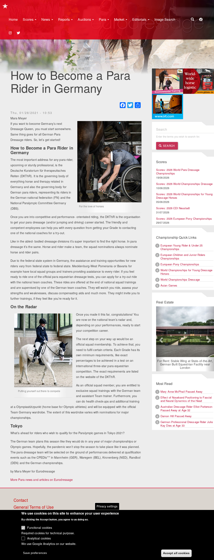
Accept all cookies (176, 553)
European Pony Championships (179, 264)
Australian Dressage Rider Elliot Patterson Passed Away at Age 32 (186, 408)
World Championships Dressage (180, 279)
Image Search (164, 19)
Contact (21, 500)
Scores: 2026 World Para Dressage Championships (177, 171)
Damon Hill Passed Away (176, 416)
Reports (64, 19)
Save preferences (35, 553)
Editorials (139, 19)
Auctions (85, 19)
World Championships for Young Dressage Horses (186, 272)
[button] (160, 338)
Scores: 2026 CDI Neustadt (173, 208)
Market (119, 19)
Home (13, 19)
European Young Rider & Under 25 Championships (181, 247)
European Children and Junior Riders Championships (182, 256)
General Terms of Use (34, 507)
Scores (28, 19)
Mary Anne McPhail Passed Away (181, 392)
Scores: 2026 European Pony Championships (184, 219)
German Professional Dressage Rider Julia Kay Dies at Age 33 (186, 423)
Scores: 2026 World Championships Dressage (184, 184)
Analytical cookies (39, 538)
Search (168, 146)
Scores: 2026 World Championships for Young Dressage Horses (184, 196)
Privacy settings (107, 506)
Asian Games (168, 285)
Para (103, 19)
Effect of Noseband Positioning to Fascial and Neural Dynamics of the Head (186, 399)
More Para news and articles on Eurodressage (41, 479)
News (46, 19)
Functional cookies (39, 527)
